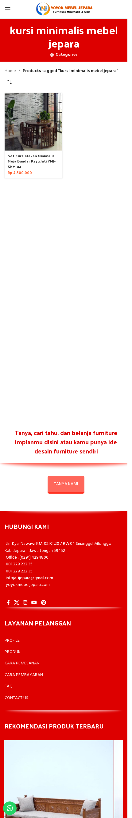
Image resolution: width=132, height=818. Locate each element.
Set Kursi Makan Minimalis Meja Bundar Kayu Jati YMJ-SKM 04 (32, 161)
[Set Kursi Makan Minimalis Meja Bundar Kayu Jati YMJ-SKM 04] (33, 122)
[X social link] (16, 603)
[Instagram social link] (25, 603)
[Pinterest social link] (43, 603)
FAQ (9, 686)
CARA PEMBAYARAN (24, 674)
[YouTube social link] (34, 603)
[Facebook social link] (8, 603)
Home (10, 71)
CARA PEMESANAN (22, 663)
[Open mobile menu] (8, 9)
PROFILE (12, 640)
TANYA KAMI (66, 483)
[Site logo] (64, 9)
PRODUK (13, 652)
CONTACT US (16, 697)
